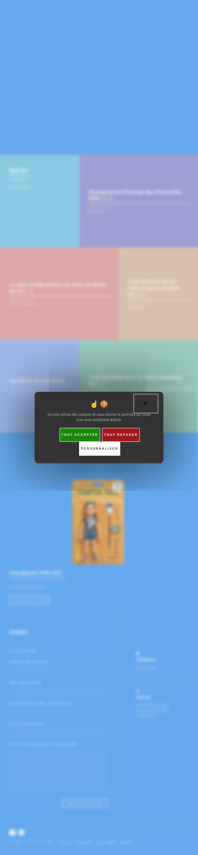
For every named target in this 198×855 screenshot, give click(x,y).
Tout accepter (79, 434)
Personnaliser (99, 448)
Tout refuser (121, 434)
